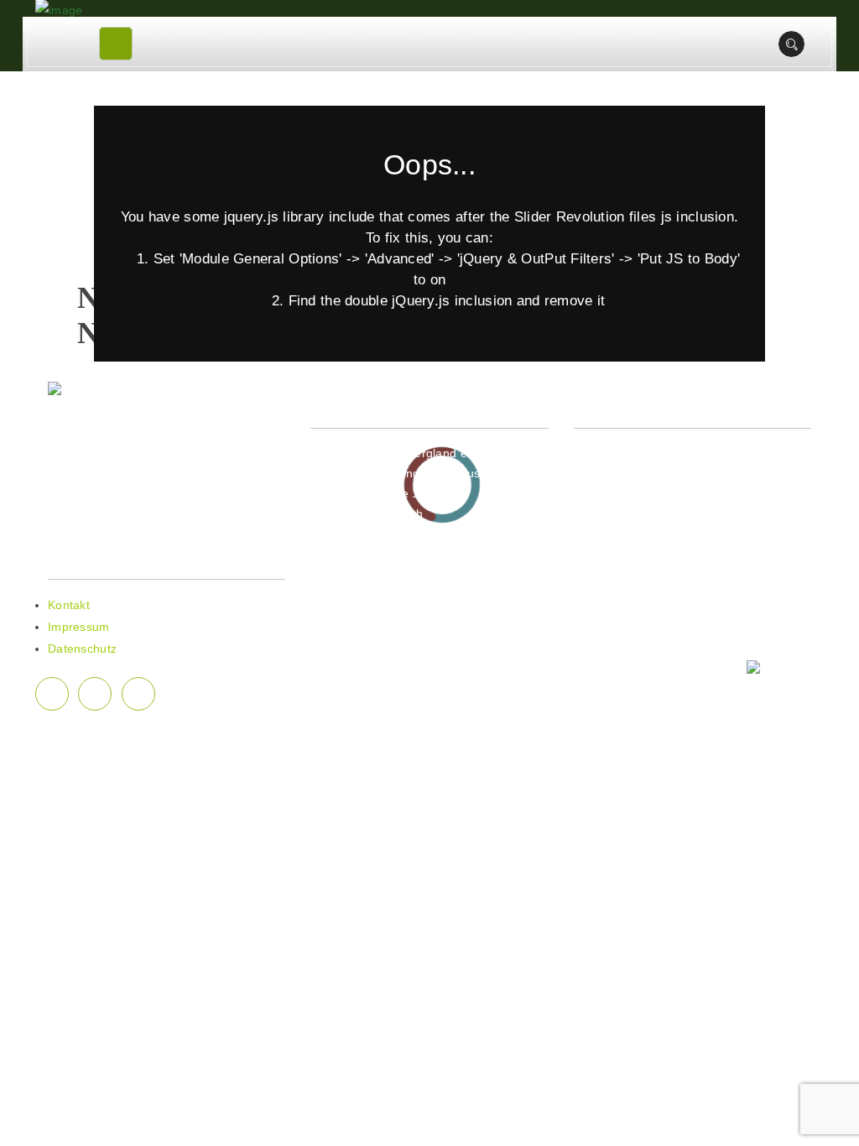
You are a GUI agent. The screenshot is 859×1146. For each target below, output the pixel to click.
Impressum (79, 626)
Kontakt (69, 605)
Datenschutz (82, 648)
